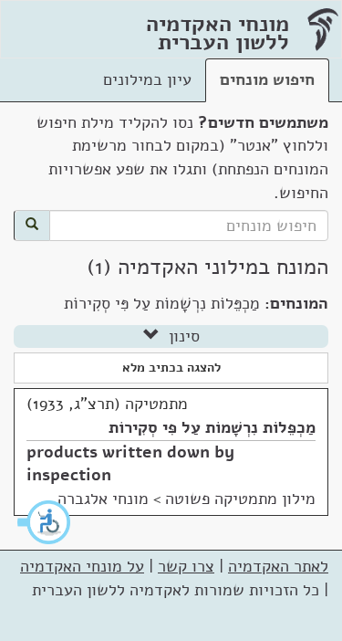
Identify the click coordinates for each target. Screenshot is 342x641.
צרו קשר (186, 566)
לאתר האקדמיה (278, 566)
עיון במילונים (147, 79)
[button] (44, 522)
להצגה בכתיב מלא (171, 367)
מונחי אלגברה (103, 499)
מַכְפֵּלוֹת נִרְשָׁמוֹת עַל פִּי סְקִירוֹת (212, 427)
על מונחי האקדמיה (82, 566)
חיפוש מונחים (267, 79)
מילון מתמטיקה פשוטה (240, 499)
